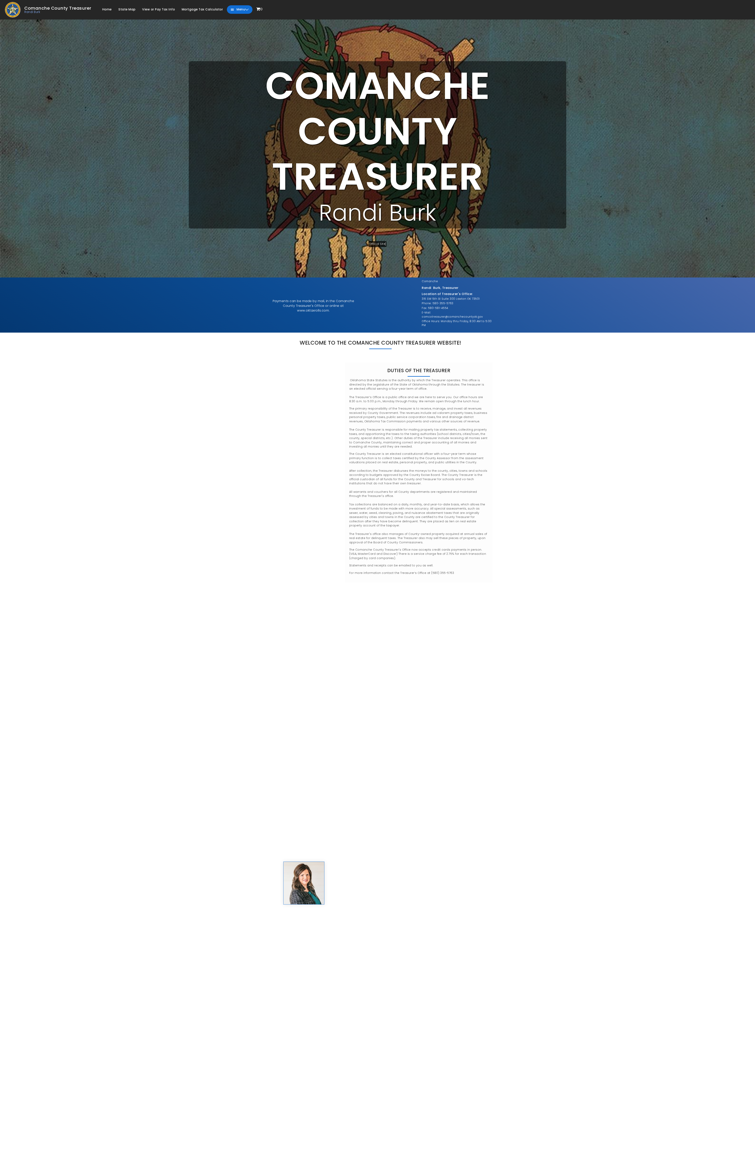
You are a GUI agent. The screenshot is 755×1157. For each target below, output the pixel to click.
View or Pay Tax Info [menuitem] (158, 9)
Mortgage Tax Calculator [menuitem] (202, 9)
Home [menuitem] (107, 9)
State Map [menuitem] (126, 9)
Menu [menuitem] (240, 9)
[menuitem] (259, 9)
